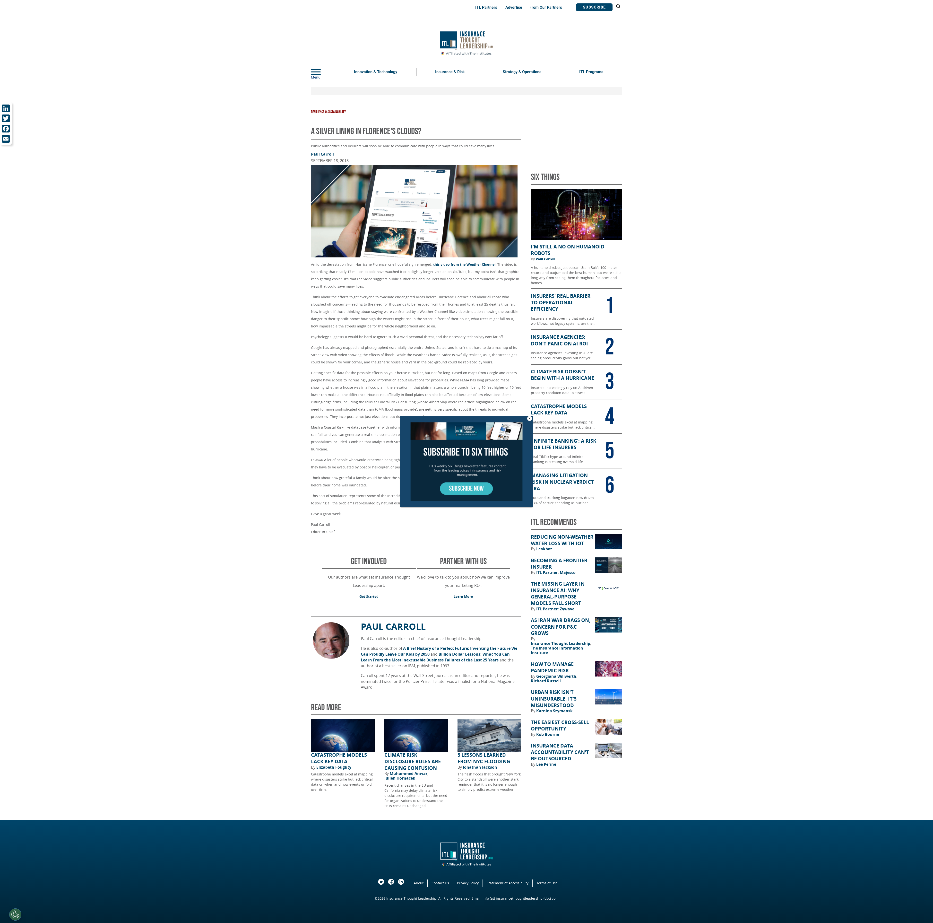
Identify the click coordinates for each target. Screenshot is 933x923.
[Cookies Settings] (15, 914)
